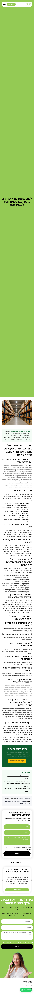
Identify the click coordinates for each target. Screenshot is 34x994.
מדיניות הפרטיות (7, 942)
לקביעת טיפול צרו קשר (17, 761)
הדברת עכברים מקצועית (20, 485)
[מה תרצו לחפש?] (17, 5)
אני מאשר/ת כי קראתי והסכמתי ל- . (17, 942)
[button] (4, 4)
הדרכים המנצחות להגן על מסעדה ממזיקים (16, 781)
